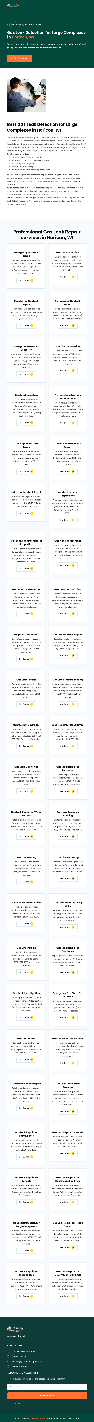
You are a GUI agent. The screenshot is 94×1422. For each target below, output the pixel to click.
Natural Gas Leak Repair (67, 634)
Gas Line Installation (68, 346)
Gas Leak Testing (26, 679)
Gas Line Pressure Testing (68, 679)
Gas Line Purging (26, 947)
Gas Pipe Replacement (67, 540)
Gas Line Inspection (26, 395)
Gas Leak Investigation (26, 993)
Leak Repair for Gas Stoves (67, 725)
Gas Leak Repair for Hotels (67, 1132)
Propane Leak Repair (26, 634)
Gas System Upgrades (26, 725)
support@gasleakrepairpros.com (27, 1361)
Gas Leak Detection (67, 252)
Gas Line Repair (26, 1038)
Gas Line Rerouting (68, 857)
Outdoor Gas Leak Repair (26, 1083)
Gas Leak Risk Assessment (67, 1038)
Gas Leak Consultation (67, 589)
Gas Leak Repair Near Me (35, 1418)
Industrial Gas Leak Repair (26, 492)
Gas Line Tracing (26, 857)
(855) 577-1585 (20, 58)
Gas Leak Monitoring (26, 766)
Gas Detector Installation (26, 589)
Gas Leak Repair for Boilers (26, 902)
